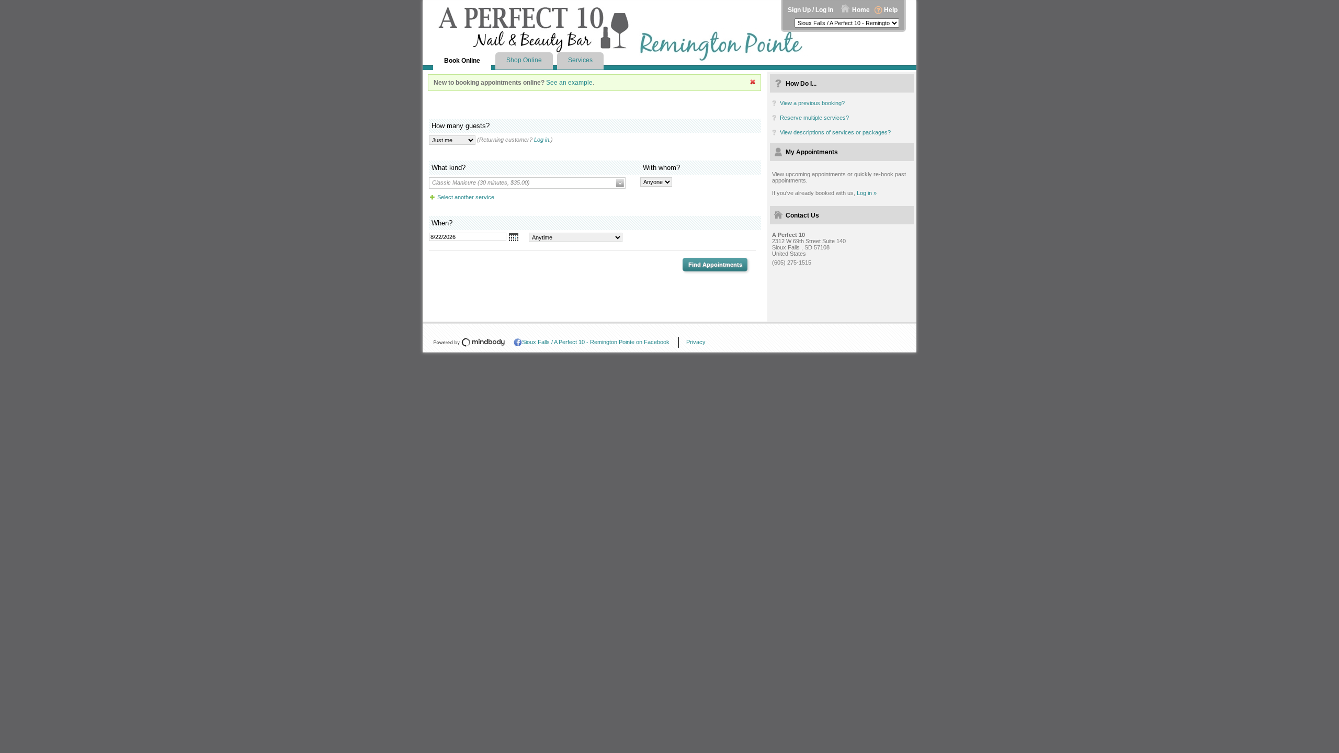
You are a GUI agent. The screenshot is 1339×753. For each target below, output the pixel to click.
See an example (569, 82)
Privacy (696, 342)
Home (861, 10)
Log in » (867, 193)
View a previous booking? (812, 103)
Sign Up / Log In (810, 10)
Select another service (465, 197)
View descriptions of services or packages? (835, 132)
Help (891, 10)
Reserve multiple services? (814, 118)
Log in (541, 139)
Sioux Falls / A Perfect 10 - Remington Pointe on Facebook (596, 342)
